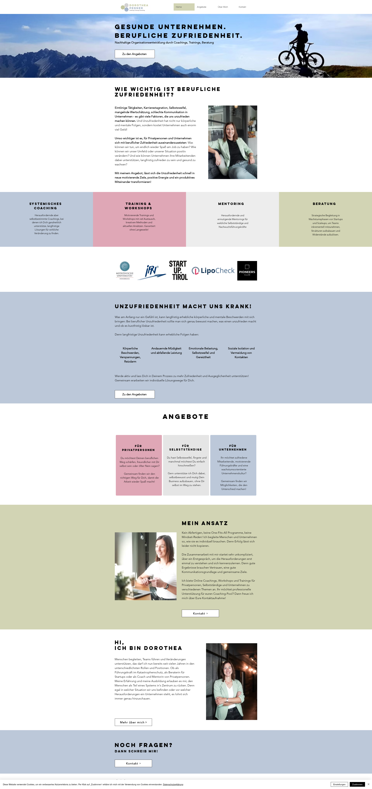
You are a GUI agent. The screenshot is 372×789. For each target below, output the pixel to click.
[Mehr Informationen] (139, 465)
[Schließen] (368, 784)
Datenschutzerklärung (173, 784)
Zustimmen (357, 784)
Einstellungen (339, 784)
